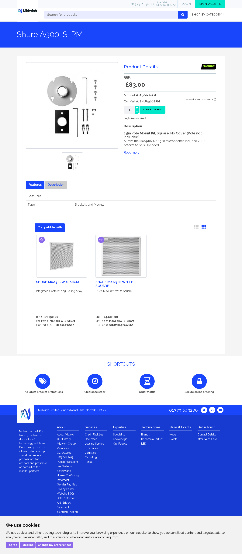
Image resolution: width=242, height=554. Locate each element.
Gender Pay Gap (67, 484)
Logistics (90, 452)
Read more (131, 152)
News (172, 434)
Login (186, 3)
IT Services (91, 448)
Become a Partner (152, 439)
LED (143, 443)
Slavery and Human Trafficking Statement (68, 475)
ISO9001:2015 (65, 457)
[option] (72, 162)
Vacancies (63, 448)
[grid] (203, 227)
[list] (196, 227)
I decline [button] (28, 544)
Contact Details (207, 434)
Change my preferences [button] (54, 544)
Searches (164, 4)
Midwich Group (66, 443)
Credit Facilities (94, 434)
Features (35, 184)
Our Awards (64, 452)
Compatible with (50, 227)
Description (56, 184)
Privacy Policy (65, 489)
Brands (145, 434)
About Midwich (66, 434)
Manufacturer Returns (200, 99)
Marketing (91, 457)
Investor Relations (67, 461)
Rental (88, 461)
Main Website (210, 3)
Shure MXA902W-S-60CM (57, 282)
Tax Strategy (64, 466)
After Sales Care (207, 439)
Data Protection (66, 498)
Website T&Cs (65, 493)
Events (173, 439)
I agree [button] (12, 544)
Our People (120, 443)
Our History (64, 439)
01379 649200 (142, 4)
